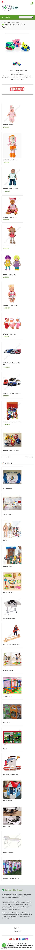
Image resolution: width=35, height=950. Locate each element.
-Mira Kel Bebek (10, 217)
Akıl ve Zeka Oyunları (9, 618)
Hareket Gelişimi (8, 670)
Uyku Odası (6, 722)
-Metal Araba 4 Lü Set (11, 393)
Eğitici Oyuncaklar (8, 592)
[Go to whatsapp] (4, 945)
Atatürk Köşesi (7, 488)
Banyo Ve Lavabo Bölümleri (11, 774)
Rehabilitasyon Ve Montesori (11, 644)
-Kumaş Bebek (9, 246)
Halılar (5, 748)
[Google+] (10, 940)
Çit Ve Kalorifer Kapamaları (11, 878)
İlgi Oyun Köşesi (7, 566)
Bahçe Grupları (7, 800)
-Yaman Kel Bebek (10, 188)
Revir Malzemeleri (8, 852)
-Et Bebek (8, 124)
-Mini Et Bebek (9, 334)
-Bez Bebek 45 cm (10, 160)
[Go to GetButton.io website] (4, 948)
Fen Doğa (6, 540)
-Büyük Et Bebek (10, 305)
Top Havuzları (7, 696)
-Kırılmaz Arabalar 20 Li (12, 422)
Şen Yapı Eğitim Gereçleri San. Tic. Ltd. (10, 4)
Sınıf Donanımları (8, 514)
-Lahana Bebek (9, 274)
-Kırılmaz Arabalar (10, 450)
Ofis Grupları (6, 826)
